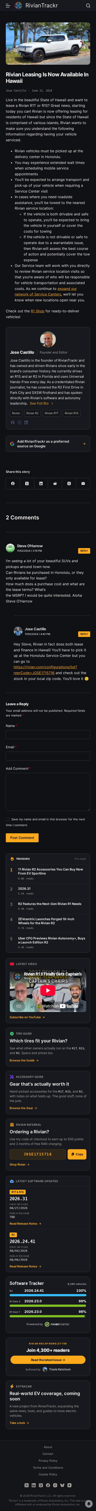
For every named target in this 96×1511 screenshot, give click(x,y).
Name (11, 726)
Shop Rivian (19, 1164)
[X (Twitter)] (27, 483)
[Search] (88, 6)
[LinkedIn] (26, 422)
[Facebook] (12, 422)
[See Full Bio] (52, 403)
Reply (84, 550)
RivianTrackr (41, 5)
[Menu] (8, 5)
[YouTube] (69, 1485)
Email (11, 747)
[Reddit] (55, 483)
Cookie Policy (48, 1474)
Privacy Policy (48, 1460)
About (48, 1447)
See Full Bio (39, 403)
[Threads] (69, 483)
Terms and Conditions (48, 1467)
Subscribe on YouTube (27, 1017)
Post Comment (22, 838)
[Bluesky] (62, 1485)
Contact (47, 1453)
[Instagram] (19, 422)
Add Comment (18, 768)
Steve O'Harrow (30, 546)
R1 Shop (37, 311)
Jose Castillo (35, 629)
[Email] (83, 483)
